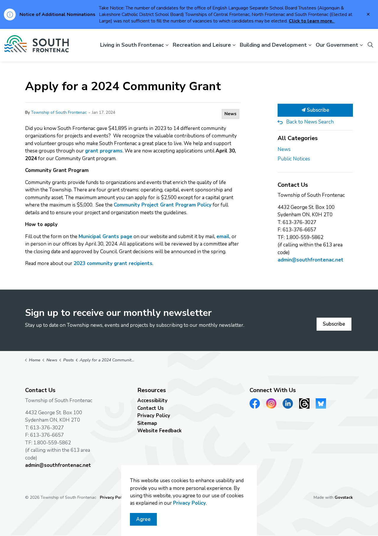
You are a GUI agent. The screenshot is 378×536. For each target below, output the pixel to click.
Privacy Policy (153, 415)
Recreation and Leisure (202, 44)
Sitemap (147, 423)
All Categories (298, 138)
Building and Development (273, 44)
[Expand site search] (370, 45)
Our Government (337, 44)
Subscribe (317, 110)
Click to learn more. (312, 21)
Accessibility (152, 400)
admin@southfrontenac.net (310, 259)
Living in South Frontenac (132, 44)
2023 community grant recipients (113, 263)
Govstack (344, 497)
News (230, 114)
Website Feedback (159, 430)
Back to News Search (310, 121)
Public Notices (294, 158)
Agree (143, 519)
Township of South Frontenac (59, 112)
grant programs (104, 150)
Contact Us (150, 408)
